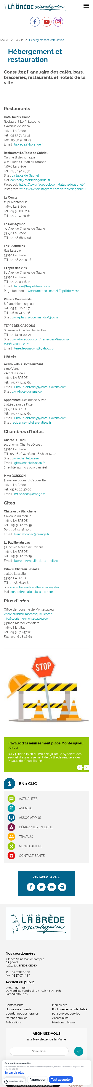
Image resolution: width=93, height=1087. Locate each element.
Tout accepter (61, 1079)
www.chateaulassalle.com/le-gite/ (34, 587)
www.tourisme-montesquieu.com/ (28, 614)
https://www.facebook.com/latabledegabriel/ (52, 184)
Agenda (25, 808)
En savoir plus (14, 1072)
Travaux (26, 836)
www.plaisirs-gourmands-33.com (35, 317)
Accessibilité (60, 1018)
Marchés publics (16, 1018)
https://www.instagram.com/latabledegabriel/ (53, 189)
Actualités (28, 798)
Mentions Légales (63, 1022)
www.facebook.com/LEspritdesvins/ (53, 291)
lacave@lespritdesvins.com (33, 286)
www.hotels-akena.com (28, 391)
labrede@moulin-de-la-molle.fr (36, 560)
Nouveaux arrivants (18, 1009)
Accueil (4, 40)
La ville (19, 40)
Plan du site (59, 1005)
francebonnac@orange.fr (31, 534)
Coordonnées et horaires (22, 1013)
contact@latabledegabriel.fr (30, 180)
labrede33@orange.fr (29, 144)
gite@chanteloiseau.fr (29, 463)
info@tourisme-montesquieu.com (27, 618)
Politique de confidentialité (69, 1009)
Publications (14, 1022)
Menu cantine (31, 846)
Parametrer (37, 1079)
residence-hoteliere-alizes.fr (31, 422)
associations (30, 817)
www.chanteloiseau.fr (27, 458)
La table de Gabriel (25, 175)
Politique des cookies (66, 1013)
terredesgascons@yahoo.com (35, 348)
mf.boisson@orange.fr (29, 494)
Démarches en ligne (36, 827)
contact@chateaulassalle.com (31, 592)
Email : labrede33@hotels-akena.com (40, 387)
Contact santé (32, 855)
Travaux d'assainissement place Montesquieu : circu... (45, 745)
